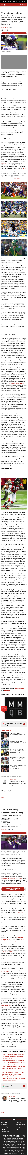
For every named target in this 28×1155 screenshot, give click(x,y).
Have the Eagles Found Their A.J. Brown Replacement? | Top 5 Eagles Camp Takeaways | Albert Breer (13, 1074)
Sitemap (18, 1127)
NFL (7, 797)
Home (2, 797)
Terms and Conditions (21, 1124)
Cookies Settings (5, 1131)
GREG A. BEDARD (12, 779)
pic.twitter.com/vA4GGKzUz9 (11, 1025)
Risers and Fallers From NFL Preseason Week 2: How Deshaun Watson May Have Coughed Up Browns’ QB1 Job (13, 1062)
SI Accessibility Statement (7, 1127)
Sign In (24, 4)
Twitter (22, 688)
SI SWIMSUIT (8, 1)
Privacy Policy (4, 1122)
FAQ (17, 1129)
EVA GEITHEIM (11, 1096)
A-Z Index (3, 1129)
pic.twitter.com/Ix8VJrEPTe (16, 928)
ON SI (2, 1)
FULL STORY (4, 151)
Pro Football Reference (9, 952)
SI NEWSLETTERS (16, 1)
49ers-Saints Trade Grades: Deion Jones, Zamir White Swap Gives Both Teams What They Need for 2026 (14, 1056)
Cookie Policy (19, 1122)
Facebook (17, 688)
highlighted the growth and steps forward (11, 878)
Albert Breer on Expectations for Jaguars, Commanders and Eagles (13, 1079)
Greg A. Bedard (4, 27)
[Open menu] (2, 4)
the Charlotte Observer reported (16, 383)
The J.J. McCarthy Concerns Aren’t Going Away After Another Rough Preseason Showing (13, 1068)
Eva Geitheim (4, 829)
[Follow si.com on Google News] (24, 724)
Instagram (7, 690)
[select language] (20, 4)
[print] (10, 791)
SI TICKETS (23, 1)
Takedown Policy (5, 1124)
